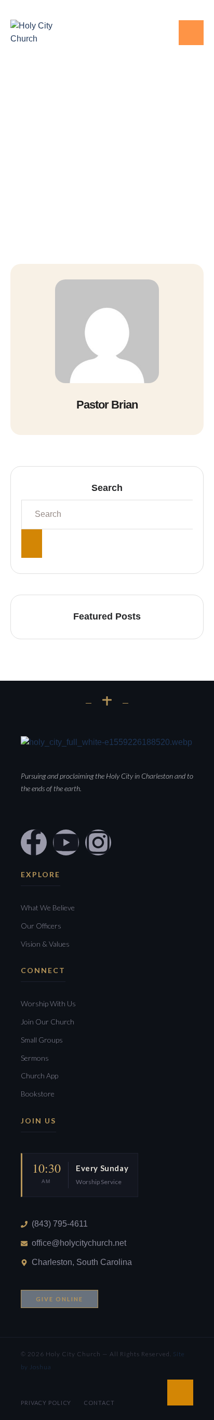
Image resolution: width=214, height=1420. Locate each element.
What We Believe (48, 907)
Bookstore (38, 1093)
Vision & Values (45, 943)
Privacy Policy (46, 1402)
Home (20, 176)
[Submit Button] (31, 543)
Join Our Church (47, 1021)
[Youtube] (150, 31)
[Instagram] (98, 842)
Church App (39, 1075)
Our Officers (41, 925)
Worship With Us (48, 1003)
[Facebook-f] (112, 31)
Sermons (35, 1057)
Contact (99, 1402)
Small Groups (42, 1039)
